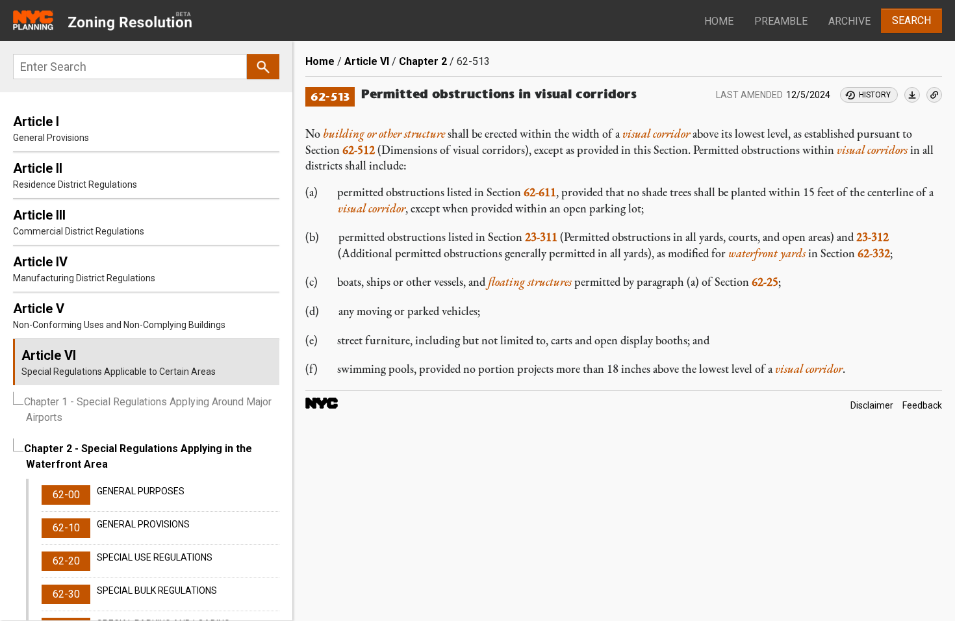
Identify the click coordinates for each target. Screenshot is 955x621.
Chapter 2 (423, 61)
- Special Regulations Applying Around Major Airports (148, 410)
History (875, 94)
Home (718, 21)
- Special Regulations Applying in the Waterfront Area (138, 456)
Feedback (922, 405)
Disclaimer (871, 405)
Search (911, 20)
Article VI (366, 61)
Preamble (781, 21)
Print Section (912, 95)
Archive (849, 21)
